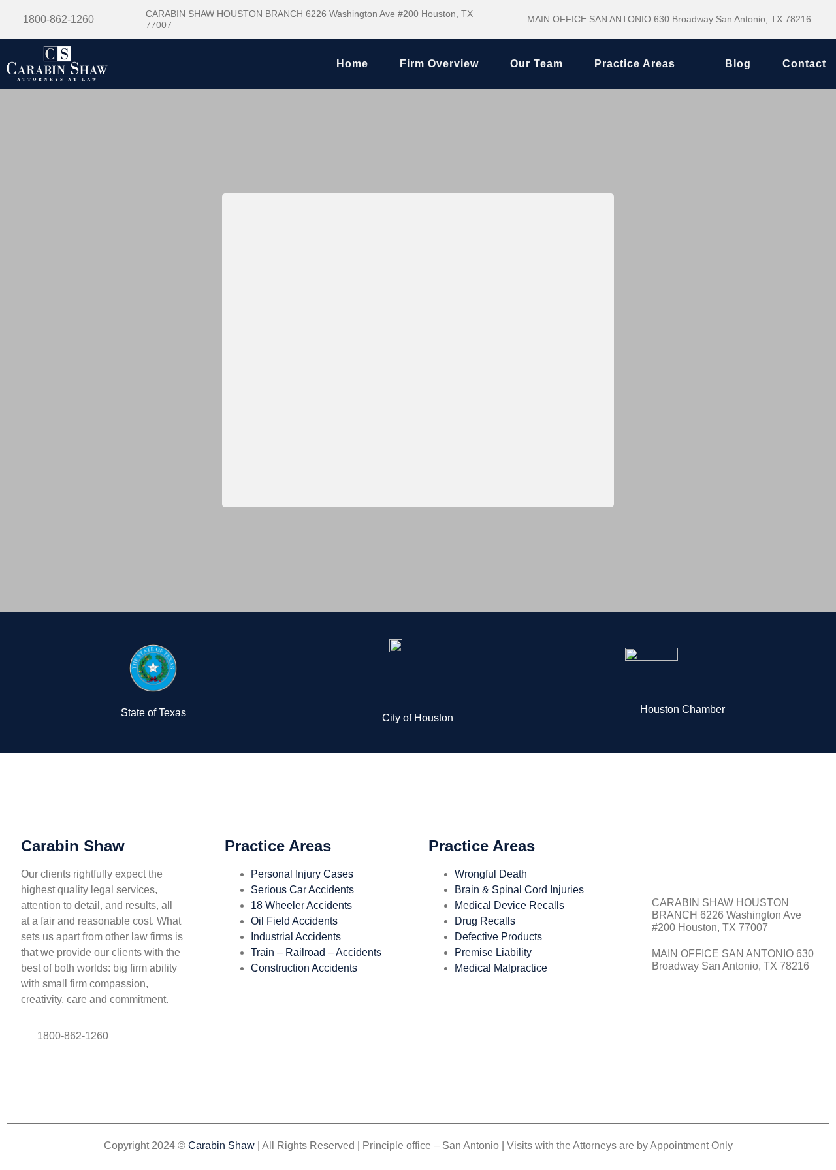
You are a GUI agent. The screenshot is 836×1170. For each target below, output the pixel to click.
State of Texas (153, 712)
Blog (738, 63)
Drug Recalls (485, 920)
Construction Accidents (304, 967)
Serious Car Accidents (302, 889)
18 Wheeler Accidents (301, 905)
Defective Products (498, 936)
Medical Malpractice (501, 967)
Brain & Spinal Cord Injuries (519, 889)
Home (352, 63)
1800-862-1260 (58, 19)
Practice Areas (634, 63)
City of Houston (417, 717)
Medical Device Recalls (509, 905)
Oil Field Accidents (294, 920)
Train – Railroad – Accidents (316, 952)
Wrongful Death (491, 873)
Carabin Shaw (221, 1145)
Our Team (536, 63)
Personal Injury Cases (302, 873)
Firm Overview (439, 63)
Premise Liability (493, 952)
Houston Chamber (682, 709)
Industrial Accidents (296, 936)
